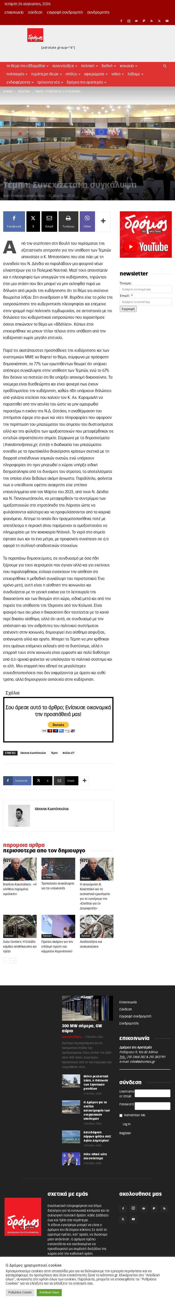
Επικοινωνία (14, 12)
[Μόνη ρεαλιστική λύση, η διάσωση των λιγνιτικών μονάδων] (71, 1080)
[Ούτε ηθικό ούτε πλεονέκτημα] (71, 1158)
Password (126, 1104)
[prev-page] (6, 961)
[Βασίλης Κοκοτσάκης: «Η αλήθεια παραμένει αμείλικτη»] (20, 869)
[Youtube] (167, 21)
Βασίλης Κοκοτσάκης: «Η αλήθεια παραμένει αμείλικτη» (19, 889)
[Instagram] (129, 21)
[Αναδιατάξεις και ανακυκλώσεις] (96, 926)
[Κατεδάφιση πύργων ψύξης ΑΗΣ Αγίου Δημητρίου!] (71, 1136)
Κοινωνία (127, 66)
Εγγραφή (128, 309)
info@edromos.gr (142, 1061)
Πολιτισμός (15, 74)
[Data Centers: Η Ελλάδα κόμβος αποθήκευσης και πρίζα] (20, 926)
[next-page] (13, 961)
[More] (103, 221)
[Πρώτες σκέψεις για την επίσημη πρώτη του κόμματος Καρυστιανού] (58, 926)
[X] (159, 21)
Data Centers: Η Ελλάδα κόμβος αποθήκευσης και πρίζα (20, 947)
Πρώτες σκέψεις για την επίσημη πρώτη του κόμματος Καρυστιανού (57, 947)
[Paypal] (144, 21)
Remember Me (134, 1115)
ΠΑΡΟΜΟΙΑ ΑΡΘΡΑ (24, 845)
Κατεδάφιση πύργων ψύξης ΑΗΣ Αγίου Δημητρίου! (97, 1136)
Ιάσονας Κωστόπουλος (28, 196)
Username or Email (126, 1094)
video (116, 74)
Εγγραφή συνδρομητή (65, 12)
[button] (165, 66)
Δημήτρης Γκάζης (72, 1037)
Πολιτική (88, 66)
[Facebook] (121, 21)
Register (125, 1133)
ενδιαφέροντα (18, 82)
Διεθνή (107, 66)
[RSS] (151, 21)
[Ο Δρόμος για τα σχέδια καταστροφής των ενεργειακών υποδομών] (71, 1106)
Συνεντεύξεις (63, 66)
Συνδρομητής (98, 12)
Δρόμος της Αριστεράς (85, 82)
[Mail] (136, 21)
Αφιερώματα (94, 74)
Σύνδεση (35, 12)
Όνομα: (126, 283)
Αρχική (8, 91)
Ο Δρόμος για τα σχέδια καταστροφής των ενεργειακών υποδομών (97, 1110)
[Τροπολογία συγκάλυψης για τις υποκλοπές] (58, 869)
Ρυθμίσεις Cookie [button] (20, 1292)
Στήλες (71, 74)
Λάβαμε (134, 74)
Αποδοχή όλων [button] (49, 1292)
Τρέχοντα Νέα (48, 82)
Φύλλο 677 (69, 753)
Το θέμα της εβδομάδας (26, 66)
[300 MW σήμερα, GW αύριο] (87, 1008)
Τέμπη (54, 753)
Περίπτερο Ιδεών (45, 74)
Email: (126, 295)
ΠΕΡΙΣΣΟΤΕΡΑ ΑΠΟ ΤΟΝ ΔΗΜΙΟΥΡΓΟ (44, 850)
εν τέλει (47, 878)
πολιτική (24, 91)
